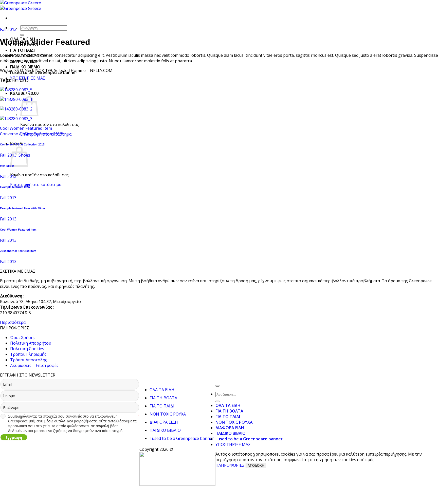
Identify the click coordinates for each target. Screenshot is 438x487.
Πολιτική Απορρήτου (30, 343)
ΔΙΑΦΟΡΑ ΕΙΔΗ (164, 422)
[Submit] (22, 35)
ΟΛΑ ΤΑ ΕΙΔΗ (162, 389)
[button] (24, 93)
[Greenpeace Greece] (20, 5)
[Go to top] (217, 386)
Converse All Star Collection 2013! (31, 134)
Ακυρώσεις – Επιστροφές (34, 365)
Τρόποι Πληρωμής (28, 354)
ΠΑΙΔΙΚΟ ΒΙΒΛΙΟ (25, 67)
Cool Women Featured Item (26, 128)
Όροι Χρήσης (22, 337)
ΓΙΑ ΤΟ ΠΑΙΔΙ (22, 50)
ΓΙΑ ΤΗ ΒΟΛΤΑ (163, 398)
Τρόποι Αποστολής (28, 360)
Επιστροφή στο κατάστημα (35, 184)
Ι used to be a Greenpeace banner (182, 438)
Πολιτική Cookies (27, 348)
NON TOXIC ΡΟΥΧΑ (168, 414)
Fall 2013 (8, 29)
